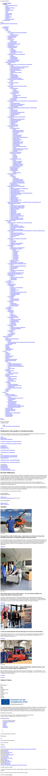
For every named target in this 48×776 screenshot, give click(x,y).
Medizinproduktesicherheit (11, 360)
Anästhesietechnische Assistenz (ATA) (15, 397)
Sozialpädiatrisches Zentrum (16, 248)
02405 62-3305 (7, 763)
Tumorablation (13, 324)
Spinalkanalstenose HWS (18, 142)
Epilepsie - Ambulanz (14, 260)
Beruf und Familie (9, 408)
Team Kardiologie (14, 109)
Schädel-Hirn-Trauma (17, 139)
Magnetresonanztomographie (18, 181)
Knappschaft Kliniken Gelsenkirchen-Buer (8, 23)
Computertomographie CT (18, 179)
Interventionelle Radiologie (13, 317)
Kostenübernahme (14, 57)
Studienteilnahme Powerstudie (16, 51)
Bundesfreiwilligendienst (10, 409)
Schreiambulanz (13, 261)
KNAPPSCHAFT (6, 20)
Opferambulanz (13, 278)
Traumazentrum (11, 45)
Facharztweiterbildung (12, 378)
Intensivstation (11, 311)
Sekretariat (15, 157)
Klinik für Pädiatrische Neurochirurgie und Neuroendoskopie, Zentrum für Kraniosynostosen (26, 230)
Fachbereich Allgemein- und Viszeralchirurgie (19, 66)
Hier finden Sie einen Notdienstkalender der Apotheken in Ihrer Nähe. (22, 749)
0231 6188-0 (9, 758)
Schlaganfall (12, 322)
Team (11, 81)
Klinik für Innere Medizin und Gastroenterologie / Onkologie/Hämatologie (22, 100)
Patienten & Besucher (7, 336)
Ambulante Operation (17, 163)
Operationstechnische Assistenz (14, 404)
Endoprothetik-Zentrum (15, 191)
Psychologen (15, 256)
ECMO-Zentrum (13, 316)
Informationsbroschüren (17, 165)
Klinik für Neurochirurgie (13, 125)
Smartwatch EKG (14, 111)
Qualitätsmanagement (14, 304)
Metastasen (15, 133)
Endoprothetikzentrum (12, 35)
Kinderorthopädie (13, 198)
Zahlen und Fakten (14, 305)
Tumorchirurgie (13, 211)
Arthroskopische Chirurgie (15, 194)
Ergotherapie (13, 288)
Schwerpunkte (13, 240)
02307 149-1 (6, 755)
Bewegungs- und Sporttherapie (16, 287)
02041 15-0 (6, 751)
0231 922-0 (7, 753)
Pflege (7, 361)
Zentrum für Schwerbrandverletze (17, 215)
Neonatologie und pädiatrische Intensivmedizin (17, 238)
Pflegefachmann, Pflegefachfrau (14, 407)
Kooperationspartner (14, 34)
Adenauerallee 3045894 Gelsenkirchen (4, 504)
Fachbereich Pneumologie (15, 120)
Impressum (5, 726)
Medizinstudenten (14, 169)
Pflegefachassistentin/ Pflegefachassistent (16, 405)
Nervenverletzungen (17, 136)
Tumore (14, 147)
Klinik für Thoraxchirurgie (13, 82)
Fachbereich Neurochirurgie (16, 152)
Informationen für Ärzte (15, 166)
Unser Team (12, 53)
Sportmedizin (13, 196)
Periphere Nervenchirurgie (15, 214)
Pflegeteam (15, 156)
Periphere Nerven (16, 138)
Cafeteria (7, 345)
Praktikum (8, 411)
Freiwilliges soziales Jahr (10, 410)
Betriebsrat (8, 375)
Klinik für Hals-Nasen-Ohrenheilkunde (15, 79)
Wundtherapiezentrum (12, 47)
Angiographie (15, 178)
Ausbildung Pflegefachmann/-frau (14, 364)
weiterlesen (2, 546)
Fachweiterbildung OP (12, 401)
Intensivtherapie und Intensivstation (20, 97)
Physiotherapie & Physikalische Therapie (18, 292)
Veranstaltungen (9, 344)
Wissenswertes (8, 339)
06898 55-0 (7, 760)
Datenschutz (5, 727)
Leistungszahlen (16, 91)
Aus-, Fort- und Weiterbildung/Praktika (18, 265)
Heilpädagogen (16, 251)
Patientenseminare (4, 465)
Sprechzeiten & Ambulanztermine (17, 270)
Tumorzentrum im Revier (13, 46)
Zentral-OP (10, 335)
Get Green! (8, 354)
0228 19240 (2, 746)
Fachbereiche (5, 28)
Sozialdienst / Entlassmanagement (9, 348)
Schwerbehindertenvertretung (11, 359)
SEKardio (12, 115)
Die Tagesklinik (13, 268)
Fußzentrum (10, 38)
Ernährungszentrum (12, 37)
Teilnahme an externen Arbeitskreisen (17, 327)
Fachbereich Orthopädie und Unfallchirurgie (19, 188)
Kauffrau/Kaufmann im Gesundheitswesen (12, 403)
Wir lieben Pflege (11, 368)
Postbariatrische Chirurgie (15, 213)
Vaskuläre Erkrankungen (18, 149)
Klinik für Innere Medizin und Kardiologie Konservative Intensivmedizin (22, 107)
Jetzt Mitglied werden (4, 718)
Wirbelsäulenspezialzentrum (13, 61)
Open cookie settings (4, 774)
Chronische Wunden (14, 216)
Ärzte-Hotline (10, 379)
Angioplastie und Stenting (15, 319)
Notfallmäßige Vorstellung (18, 164)
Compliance (8, 382)
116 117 (2, 742)
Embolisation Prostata (14, 321)
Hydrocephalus (16, 132)
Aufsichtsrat (8, 353)
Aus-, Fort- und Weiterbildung (11, 395)
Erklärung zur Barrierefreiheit (9, 721)
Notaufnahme (10, 330)
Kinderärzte (15, 252)
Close (11, 774)
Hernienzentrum (11, 39)
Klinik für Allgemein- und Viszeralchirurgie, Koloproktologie (20, 64)
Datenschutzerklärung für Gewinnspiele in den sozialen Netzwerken (21, 342)
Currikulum (15, 90)
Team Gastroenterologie (15, 103)
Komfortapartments (12, 284)
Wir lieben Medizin (9, 415)
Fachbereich (12, 176)
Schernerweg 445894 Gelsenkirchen (4, 497)
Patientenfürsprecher (12, 343)
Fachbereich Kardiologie (15, 113)
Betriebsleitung (13, 303)
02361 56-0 (9, 761)
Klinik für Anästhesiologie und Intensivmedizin (17, 86)
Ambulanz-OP (11, 310)
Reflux (11, 73)
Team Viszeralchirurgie (15, 69)
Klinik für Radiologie (12, 173)
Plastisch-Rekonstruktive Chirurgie (17, 207)
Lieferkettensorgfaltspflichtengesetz (15, 387)
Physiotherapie (16, 255)
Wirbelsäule (15, 150)
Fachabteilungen (11, 285)
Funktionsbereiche (11, 275)
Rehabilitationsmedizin (15, 294)
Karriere (4, 392)
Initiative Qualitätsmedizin (13, 372)
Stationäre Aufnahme (17, 162)
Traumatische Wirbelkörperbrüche (19, 146)
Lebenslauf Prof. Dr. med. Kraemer (17, 205)
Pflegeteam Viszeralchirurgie (16, 70)
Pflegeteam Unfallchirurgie (15, 199)
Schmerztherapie (16, 140)
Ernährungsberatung (14, 289)
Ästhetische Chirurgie (14, 209)
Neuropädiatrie (11, 245)
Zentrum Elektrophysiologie (13, 59)
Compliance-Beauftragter (13, 384)
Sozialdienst (12, 295)
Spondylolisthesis (16, 145)
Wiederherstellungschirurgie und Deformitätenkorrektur (21, 193)
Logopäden (15, 253)
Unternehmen (10, 301)
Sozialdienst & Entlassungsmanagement (16, 366)
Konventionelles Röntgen (18, 180)
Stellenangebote (9, 413)
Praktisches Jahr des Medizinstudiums (13, 412)
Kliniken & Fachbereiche (10, 62)
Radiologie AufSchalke (15, 185)
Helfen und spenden (9, 355)
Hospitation (12, 49)
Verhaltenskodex (11, 386)
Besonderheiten (11, 296)
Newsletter (5, 722)
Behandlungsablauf (14, 267)
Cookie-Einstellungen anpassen (9, 720)
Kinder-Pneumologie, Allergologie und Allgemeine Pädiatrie (20, 222)
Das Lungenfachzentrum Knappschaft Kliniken (17, 32)
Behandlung (12, 56)
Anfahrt (9, 280)
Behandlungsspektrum (14, 128)
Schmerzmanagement (14, 300)
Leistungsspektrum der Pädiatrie (16, 226)
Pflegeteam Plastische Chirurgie (16, 219)
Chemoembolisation (14, 320)
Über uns (5, 351)
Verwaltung (15, 259)
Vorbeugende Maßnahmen (15, 328)
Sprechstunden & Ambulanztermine (17, 67)
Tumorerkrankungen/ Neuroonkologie (20, 148)
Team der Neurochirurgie (15, 153)
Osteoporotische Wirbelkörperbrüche (20, 137)
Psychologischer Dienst (15, 293)
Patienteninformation (14, 92)
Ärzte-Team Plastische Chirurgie (16, 218)
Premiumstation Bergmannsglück (12, 338)
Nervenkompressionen (17, 135)
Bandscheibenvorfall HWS (18, 131)
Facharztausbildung (14, 76)
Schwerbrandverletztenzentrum (14, 43)
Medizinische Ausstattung (15, 244)
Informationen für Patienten (15, 158)
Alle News (2, 677)
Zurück (7, 29)
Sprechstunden (6, 26)
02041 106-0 (9, 752)
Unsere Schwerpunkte (14, 235)
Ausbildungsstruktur (17, 172)
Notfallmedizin (13, 99)
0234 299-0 (6, 750)
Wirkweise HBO (13, 58)
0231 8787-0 (5, 757)
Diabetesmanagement (14, 298)
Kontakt (12, 269)
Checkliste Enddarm (14, 75)
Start (4, 425)
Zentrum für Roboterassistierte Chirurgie (15, 72)
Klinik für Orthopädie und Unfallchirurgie (16, 186)
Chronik (7, 358)
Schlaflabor (12, 123)
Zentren (7, 30)
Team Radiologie (13, 183)
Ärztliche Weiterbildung (10, 394)
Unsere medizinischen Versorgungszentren (8, 455)
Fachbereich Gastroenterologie (16, 105)
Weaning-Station (13, 122)
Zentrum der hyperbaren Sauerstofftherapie (16, 54)
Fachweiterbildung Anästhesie (11, 400)
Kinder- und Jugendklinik (11, 220)
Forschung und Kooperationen (16, 232)
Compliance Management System (14, 385)
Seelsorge (7, 346)
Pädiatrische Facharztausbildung (16, 229)
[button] (3, 765)
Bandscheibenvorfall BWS (18, 130)
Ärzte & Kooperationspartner (11, 376)
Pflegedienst (15, 254)
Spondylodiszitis (16, 144)
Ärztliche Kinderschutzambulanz (16, 277)
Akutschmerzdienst (17, 95)
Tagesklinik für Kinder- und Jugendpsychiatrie (17, 263)
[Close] (1, 735)
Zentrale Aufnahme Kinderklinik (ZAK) (16, 272)
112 (1, 738)
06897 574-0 (6, 762)
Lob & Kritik (8, 350)
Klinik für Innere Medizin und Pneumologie (16, 116)
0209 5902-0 (11, 498)
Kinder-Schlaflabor (14, 224)
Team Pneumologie (14, 121)
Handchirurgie (13, 210)
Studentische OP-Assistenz (15, 78)
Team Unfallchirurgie (14, 189)
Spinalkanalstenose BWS (18, 141)
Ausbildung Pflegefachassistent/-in (15, 363)
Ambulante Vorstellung (17, 161)
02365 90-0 (5, 759)
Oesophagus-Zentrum (12, 42)
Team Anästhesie (13, 98)
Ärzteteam (15, 155)
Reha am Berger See (10, 281)
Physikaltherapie (11, 334)
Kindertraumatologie (14, 197)
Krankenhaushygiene (12, 325)
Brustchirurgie (13, 212)
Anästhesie (15, 96)
